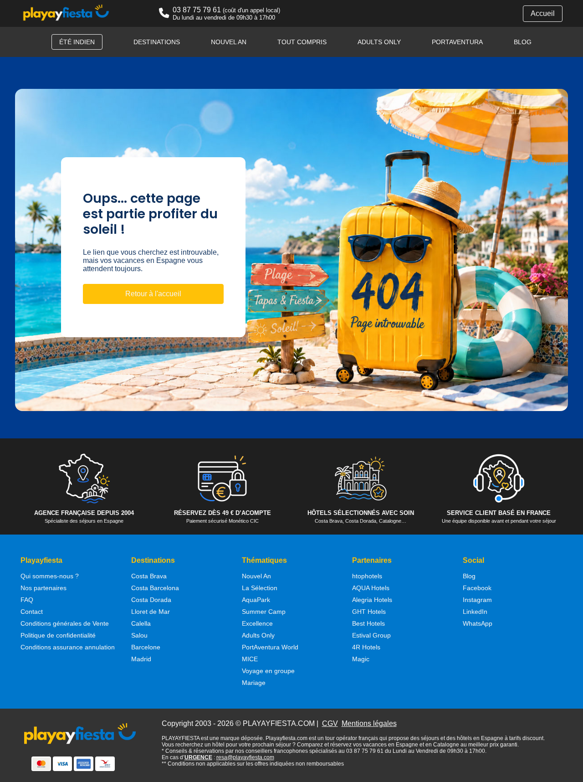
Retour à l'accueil (153, 294)
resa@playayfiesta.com (245, 757)
